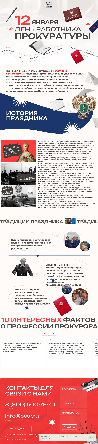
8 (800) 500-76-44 (30, 404)
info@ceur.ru (22, 416)
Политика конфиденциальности (15, 439)
